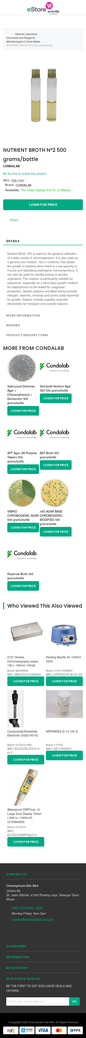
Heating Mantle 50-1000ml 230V (63, 659)
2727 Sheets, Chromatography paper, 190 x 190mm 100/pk (23, 661)
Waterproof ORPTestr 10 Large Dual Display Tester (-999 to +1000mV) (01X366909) (24, 816)
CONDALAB (11, 166)
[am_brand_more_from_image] (22, 381)
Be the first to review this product (24, 173)
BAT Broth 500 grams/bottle (49, 455)
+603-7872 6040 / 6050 (27, 907)
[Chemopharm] (43, 8)
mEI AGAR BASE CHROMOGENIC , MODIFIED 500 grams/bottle (52, 517)
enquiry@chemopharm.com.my (32, 919)
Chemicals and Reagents (21, 37)
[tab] (43, 240)
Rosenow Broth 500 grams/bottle (20, 576)
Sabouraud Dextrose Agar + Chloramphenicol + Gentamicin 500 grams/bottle (21, 394)
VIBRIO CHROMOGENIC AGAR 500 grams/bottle (23, 515)
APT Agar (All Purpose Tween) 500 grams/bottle (22, 457)
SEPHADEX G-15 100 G (62, 731)
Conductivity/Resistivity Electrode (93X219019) (22, 733)
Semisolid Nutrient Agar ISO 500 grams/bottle (55, 388)
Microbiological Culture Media (23, 41)
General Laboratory (26, 34)
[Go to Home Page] (7, 34)
